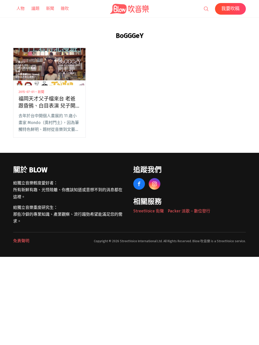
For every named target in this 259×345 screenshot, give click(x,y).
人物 (20, 8)
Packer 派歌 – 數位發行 (189, 211)
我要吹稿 (230, 8)
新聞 (50, 8)
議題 (35, 8)
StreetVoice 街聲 (148, 211)
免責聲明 (21, 240)
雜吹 (65, 8)
